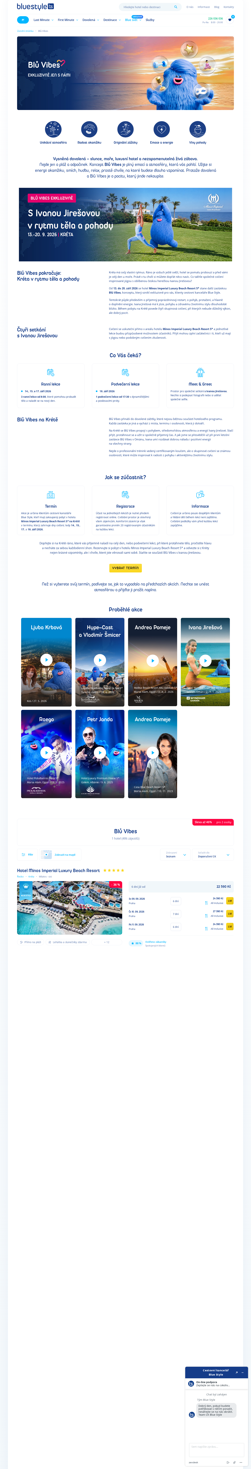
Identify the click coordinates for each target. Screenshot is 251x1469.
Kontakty (229, 7)
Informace (204, 7)
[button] (43, 19)
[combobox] (150, 7)
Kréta (31, 876)
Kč (224, 887)
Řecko (20, 876)
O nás (190, 7)
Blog (216, 7)
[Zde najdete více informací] (216, 1416)
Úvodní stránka (25, 31)
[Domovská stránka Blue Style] (35, 7)
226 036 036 (215, 18)
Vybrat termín (125, 568)
